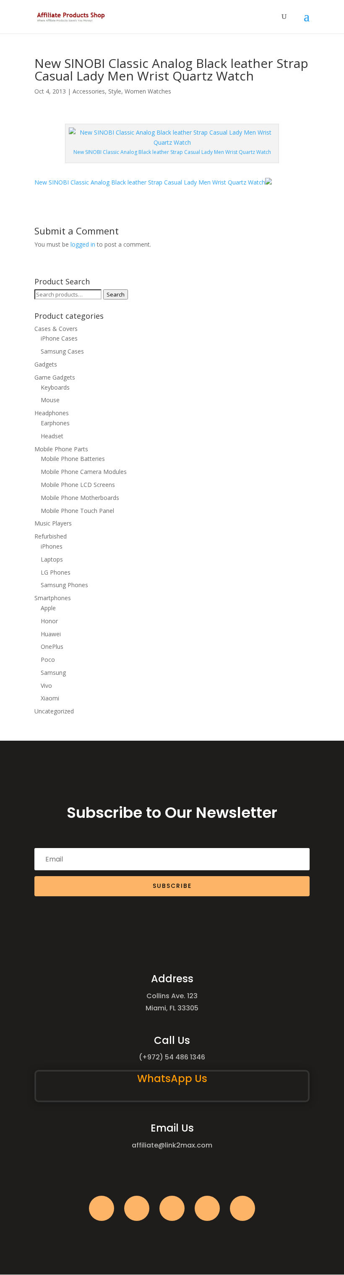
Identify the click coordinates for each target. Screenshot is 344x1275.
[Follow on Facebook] (101, 1208)
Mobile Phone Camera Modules (84, 472)
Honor (49, 621)
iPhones (52, 546)
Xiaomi (50, 698)
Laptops (52, 559)
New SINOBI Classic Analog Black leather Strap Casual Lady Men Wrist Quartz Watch (149, 182)
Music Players (53, 523)
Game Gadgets (54, 377)
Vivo (46, 686)
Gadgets (45, 364)
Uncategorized (54, 711)
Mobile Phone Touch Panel (77, 511)
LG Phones (55, 572)
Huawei (51, 634)
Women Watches (148, 91)
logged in (82, 244)
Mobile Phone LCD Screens (78, 485)
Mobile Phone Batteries (73, 459)
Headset (52, 436)
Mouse (50, 400)
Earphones (55, 423)
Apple (48, 608)
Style (114, 91)
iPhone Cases (59, 338)
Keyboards (55, 387)
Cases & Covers (56, 329)
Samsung (53, 673)
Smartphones (52, 598)
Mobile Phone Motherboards (80, 498)
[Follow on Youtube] (207, 1208)
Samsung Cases (62, 351)
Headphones (51, 413)
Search (116, 294)
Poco (48, 660)
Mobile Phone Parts (61, 449)
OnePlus (52, 647)
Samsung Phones (64, 585)
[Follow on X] (136, 1208)
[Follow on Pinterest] (242, 1208)
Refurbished (50, 536)
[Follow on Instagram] (172, 1208)
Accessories (89, 91)
